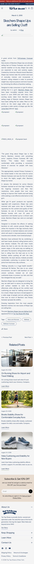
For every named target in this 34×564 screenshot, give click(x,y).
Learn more (5, 386)
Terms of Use (26, 496)
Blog (22, 30)
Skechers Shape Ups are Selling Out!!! (20, 311)
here (16, 109)
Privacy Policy (6, 556)
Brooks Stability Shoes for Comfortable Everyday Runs (13, 416)
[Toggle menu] (2, 8)
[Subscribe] (30, 491)
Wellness (26, 319)
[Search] (26, 8)
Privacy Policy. (17, 498)
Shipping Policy (6, 553)
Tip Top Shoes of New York (15, 560)
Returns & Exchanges (21, 553)
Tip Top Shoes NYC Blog (21, 314)
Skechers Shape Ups (25, 90)
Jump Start (5, 109)
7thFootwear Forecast (25, 58)
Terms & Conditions (19, 556)
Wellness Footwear (9, 324)
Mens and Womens (13, 319)
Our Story (4, 528)
